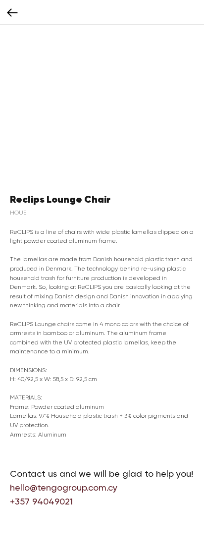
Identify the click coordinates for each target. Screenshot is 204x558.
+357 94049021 (41, 501)
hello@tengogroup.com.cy (63, 487)
